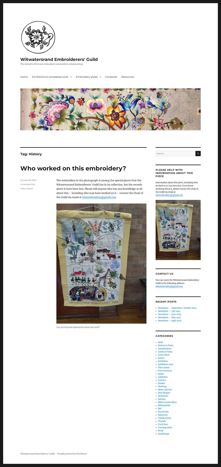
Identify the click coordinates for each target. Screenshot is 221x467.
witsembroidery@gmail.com (99, 197)
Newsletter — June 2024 (169, 314)
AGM (160, 342)
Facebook (111, 76)
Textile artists (164, 418)
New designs (164, 393)
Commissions (164, 348)
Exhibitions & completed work (50, 76)
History (29, 188)
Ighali (161, 374)
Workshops (163, 434)
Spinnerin (163, 415)
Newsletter (163, 396)
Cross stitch (163, 355)
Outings (162, 399)
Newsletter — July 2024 (169, 311)
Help (22, 188)
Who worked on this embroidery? (73, 168)
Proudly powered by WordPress (72, 454)
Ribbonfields (164, 405)
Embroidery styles (87, 76)
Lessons (162, 380)
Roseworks (163, 411)
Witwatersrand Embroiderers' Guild (59, 59)
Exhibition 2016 (165, 364)
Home (24, 76)
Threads (162, 421)
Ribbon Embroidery (167, 402)
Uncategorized (27, 184)
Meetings (162, 386)
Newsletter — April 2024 (169, 320)
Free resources (165, 370)
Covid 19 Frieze (165, 352)
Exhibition (163, 361)
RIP (159, 408)
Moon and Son (165, 389)
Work (160, 430)
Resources (127, 76)
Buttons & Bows (165, 345)
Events (161, 358)
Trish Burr (163, 424)
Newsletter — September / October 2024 (177, 308)
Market (161, 383)
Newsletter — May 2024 (169, 317)
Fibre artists (164, 367)
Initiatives (163, 377)
